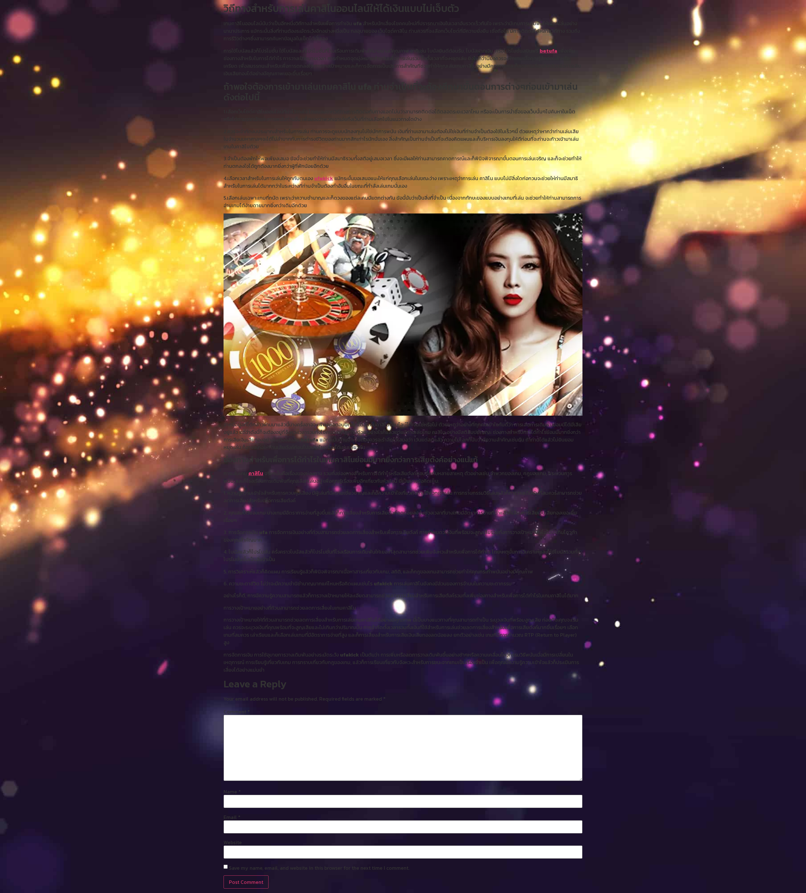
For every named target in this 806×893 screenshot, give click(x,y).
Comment (237, 711)
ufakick (323, 178)
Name (232, 791)
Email (232, 817)
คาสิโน (255, 473)
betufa (548, 50)
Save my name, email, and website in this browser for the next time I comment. (319, 867)
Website (233, 842)
